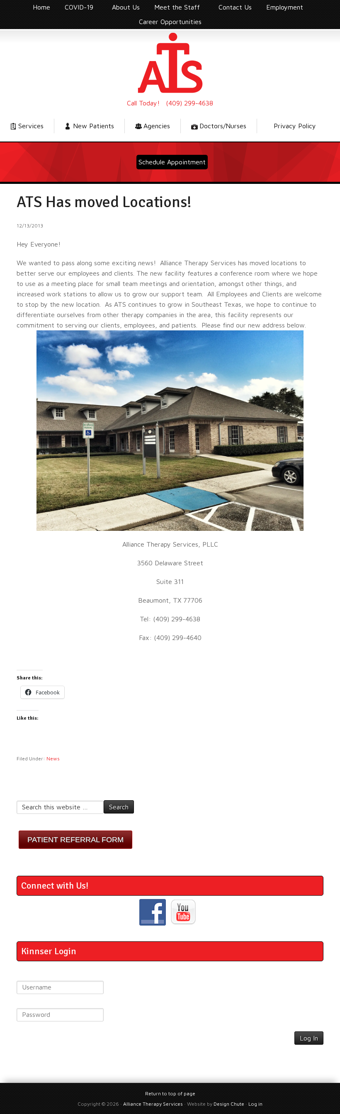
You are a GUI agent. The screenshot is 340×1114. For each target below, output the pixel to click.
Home (41, 7)
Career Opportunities (170, 21)
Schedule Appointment (172, 162)
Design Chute (229, 1104)
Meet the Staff (174, 8)
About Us (126, 7)
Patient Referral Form (75, 840)
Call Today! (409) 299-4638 (170, 103)
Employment (281, 8)
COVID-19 (75, 8)
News (53, 758)
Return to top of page (170, 1093)
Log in (255, 1104)
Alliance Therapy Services (170, 62)
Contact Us (235, 7)
